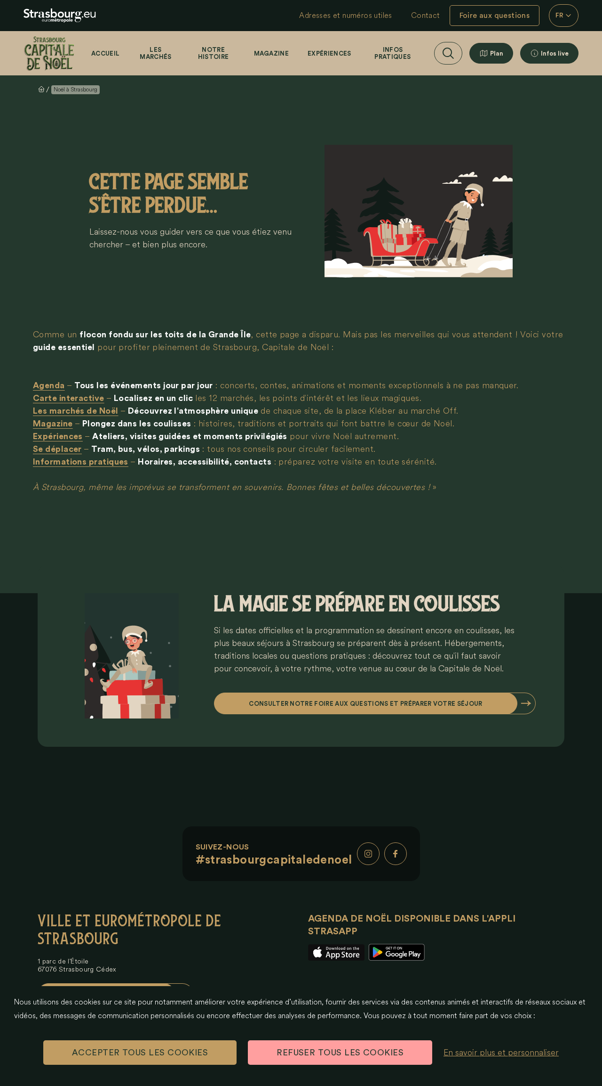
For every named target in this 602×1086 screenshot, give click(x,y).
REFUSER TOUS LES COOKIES (340, 1052)
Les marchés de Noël (76, 411)
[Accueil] (49, 53)
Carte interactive (68, 398)
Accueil (105, 53)
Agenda (49, 385)
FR (559, 15)
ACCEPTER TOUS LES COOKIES (140, 1052)
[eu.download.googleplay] (396, 952)
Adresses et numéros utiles (345, 15)
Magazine (271, 53)
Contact (425, 15)
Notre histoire (213, 53)
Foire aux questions (494, 15)
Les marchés (155, 53)
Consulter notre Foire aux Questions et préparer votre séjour (366, 704)
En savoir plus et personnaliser (501, 1052)
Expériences (329, 53)
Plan (496, 53)
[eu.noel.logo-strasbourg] (60, 15)
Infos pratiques (392, 53)
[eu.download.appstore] (336, 952)
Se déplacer (57, 449)
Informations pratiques (80, 461)
